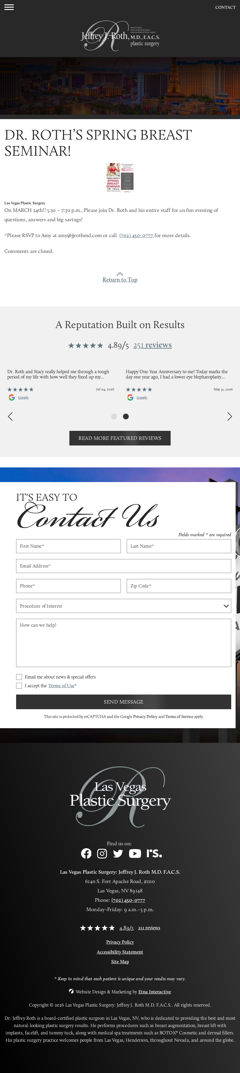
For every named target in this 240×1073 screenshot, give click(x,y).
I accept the (51, 685)
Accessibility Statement (120, 952)
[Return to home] (120, 28)
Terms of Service (179, 716)
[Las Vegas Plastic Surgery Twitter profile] (118, 856)
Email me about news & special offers (60, 677)
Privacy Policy (145, 716)
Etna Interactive (154, 992)
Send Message (123, 702)
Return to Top (120, 279)
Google (23, 397)
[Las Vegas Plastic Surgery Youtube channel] (135, 856)
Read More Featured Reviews (120, 438)
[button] (9, 7)
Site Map (120, 961)
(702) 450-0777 (128, 900)
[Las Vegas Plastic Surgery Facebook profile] (86, 857)
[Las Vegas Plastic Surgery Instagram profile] (102, 857)
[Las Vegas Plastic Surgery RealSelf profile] (154, 856)
